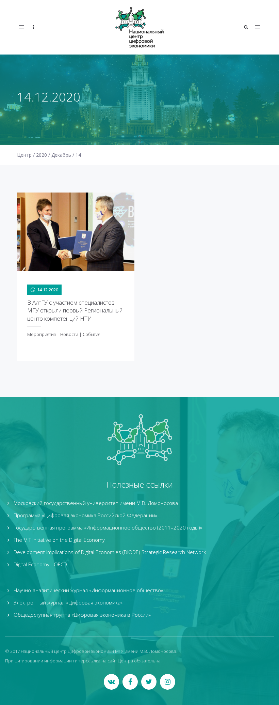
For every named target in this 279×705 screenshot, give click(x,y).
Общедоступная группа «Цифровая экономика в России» (82, 614)
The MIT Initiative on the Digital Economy (59, 539)
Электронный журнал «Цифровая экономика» (68, 602)
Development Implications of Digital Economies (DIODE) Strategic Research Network (110, 552)
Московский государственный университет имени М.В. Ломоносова (96, 503)
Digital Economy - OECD (40, 564)
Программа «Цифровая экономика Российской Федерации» (85, 515)
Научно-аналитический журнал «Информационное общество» (88, 590)
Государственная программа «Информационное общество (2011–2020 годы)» (108, 527)
